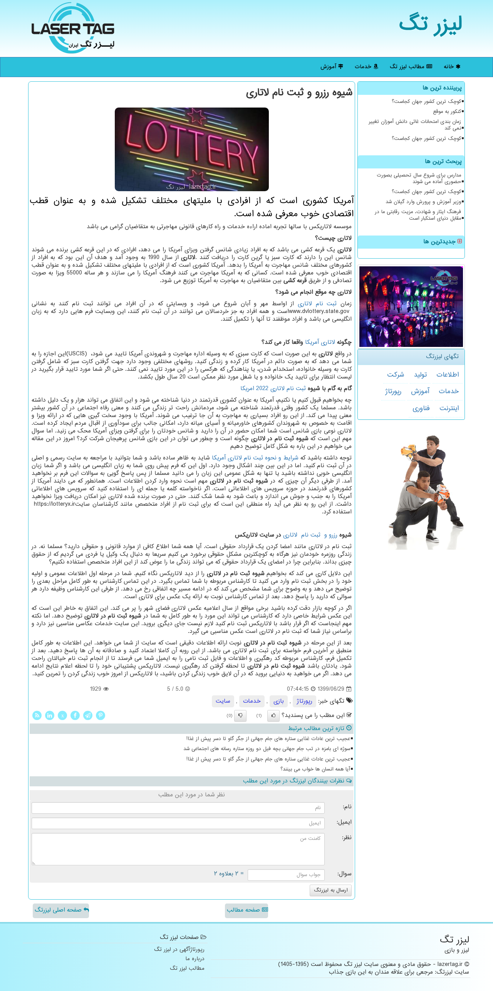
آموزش (329, 67)
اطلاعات (447, 375)
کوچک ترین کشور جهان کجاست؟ (426, 102)
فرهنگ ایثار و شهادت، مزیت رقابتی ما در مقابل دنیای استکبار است (418, 215)
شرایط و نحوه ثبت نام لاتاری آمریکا (255, 458)
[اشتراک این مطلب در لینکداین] (49, 715)
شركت (395, 375)
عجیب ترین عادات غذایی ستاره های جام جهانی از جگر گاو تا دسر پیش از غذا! (268, 739)
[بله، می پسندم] (273, 716)
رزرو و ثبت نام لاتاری (310, 535)
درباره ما (195, 959)
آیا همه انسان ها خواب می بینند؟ (315, 769)
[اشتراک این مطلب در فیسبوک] (75, 715)
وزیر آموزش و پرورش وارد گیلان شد (423, 202)
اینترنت (449, 408)
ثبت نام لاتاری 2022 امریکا (273, 389)
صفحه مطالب (244, 910)
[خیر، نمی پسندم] (240, 716)
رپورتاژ (393, 391)
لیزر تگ (430, 25)
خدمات (364, 67)
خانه (450, 67)
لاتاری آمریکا (320, 342)
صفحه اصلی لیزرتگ (59, 910)
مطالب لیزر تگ (408, 67)
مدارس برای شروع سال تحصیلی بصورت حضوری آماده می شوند (419, 178)
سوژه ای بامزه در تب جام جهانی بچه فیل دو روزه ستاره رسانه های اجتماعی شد (266, 749)
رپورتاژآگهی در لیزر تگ (179, 950)
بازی (278, 701)
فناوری (421, 408)
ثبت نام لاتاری (315, 304)
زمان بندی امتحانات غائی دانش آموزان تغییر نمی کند (415, 125)
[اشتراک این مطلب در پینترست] (100, 715)
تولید (420, 375)
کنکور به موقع (447, 112)
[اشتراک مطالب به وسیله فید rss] (37, 715)
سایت (223, 701)
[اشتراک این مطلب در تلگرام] (87, 715)
